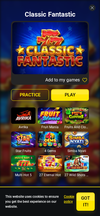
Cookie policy (69, 199)
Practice (30, 94)
